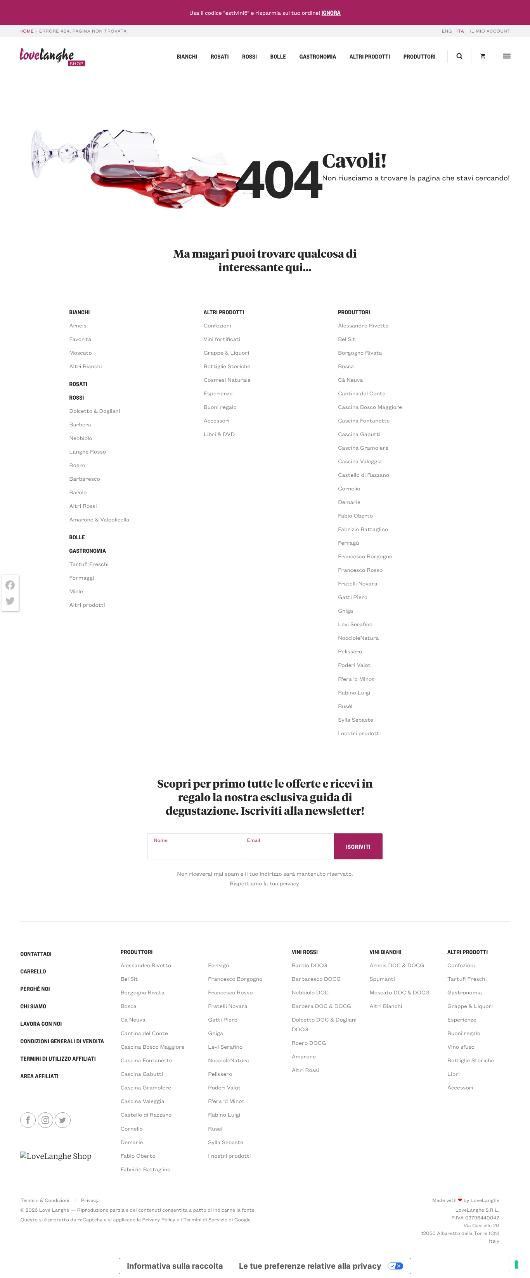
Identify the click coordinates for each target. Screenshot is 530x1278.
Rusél (345, 706)
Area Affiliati (39, 1076)
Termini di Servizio (205, 1219)
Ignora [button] (331, 12)
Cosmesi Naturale (227, 379)
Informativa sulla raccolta (175, 1266)
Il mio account (490, 31)
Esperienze (218, 393)
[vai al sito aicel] (56, 1162)
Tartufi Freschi (89, 564)
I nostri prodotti (359, 733)
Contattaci (36, 954)
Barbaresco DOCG (316, 978)
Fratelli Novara (357, 583)
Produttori (420, 56)
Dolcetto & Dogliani (94, 410)
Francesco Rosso (360, 569)
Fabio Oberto (355, 515)
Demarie (349, 502)
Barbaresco (84, 478)
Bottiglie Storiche (227, 366)
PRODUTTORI (137, 952)
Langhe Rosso (87, 451)
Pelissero (350, 651)
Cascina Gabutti (359, 434)
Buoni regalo (220, 406)
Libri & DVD (219, 434)
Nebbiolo (80, 438)
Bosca (346, 366)
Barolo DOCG (309, 965)
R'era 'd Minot (356, 678)
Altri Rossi (83, 505)
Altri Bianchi (85, 366)
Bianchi (187, 56)
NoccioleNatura (358, 637)
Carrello (33, 971)
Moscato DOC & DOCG (399, 992)
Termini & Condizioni (44, 1200)
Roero (77, 465)
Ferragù (348, 542)
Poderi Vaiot (354, 664)
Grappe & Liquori (226, 352)
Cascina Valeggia (360, 461)
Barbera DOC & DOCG (321, 1006)
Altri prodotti (370, 56)
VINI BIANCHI (385, 952)
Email (253, 840)
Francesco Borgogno (365, 556)
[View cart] (483, 56)
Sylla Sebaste (355, 719)
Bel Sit (346, 339)
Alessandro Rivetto (363, 325)
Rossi (249, 56)
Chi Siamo (33, 1006)
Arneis (78, 325)
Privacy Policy (158, 1219)
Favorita (80, 339)
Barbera (80, 424)
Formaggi (81, 577)
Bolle (278, 56)
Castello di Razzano (363, 474)
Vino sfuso (461, 1046)
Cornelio (349, 488)
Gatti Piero (352, 597)
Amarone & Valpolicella (99, 519)
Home (26, 31)
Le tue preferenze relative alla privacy (310, 1266)
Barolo (78, 492)
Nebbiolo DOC (310, 992)
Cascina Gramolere (363, 447)
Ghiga (345, 610)
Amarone (304, 1056)
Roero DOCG (309, 1042)
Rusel (215, 1128)
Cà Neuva (350, 379)
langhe (46, 57)
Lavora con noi (41, 1023)
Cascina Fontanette (364, 420)
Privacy (90, 1200)
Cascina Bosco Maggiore (370, 406)
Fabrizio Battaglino (363, 529)
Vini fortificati (222, 339)
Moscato (80, 352)
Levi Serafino (355, 624)
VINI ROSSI (305, 952)
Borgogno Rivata (360, 352)
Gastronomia (318, 56)
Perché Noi (35, 988)
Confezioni (217, 325)
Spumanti (382, 978)
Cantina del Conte (361, 393)
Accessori (217, 420)
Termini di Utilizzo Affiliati (58, 1058)
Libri (453, 1073)
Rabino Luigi (354, 692)
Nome (161, 840)
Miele (76, 591)
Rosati (220, 56)
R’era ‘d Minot (226, 1101)
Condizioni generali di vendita (62, 1041)
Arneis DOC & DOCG (396, 965)
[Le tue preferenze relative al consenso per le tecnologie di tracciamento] (516, 1264)
